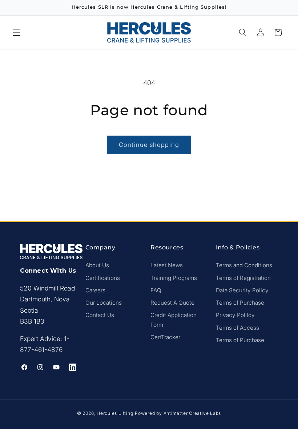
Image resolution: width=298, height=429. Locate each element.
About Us (97, 265)
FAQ (155, 290)
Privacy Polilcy (235, 315)
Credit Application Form (173, 320)
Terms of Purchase (240, 302)
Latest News (166, 265)
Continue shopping (149, 144)
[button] (16, 32)
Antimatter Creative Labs (192, 413)
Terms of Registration (243, 277)
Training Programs (173, 277)
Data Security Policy (242, 290)
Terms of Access (237, 327)
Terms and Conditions (244, 265)
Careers (95, 290)
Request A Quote (172, 302)
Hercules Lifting (115, 413)
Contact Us (99, 315)
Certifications (102, 277)
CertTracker (165, 337)
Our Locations (103, 302)
